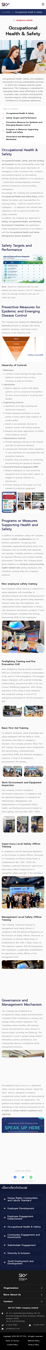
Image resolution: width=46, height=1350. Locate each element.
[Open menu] (43, 5)
